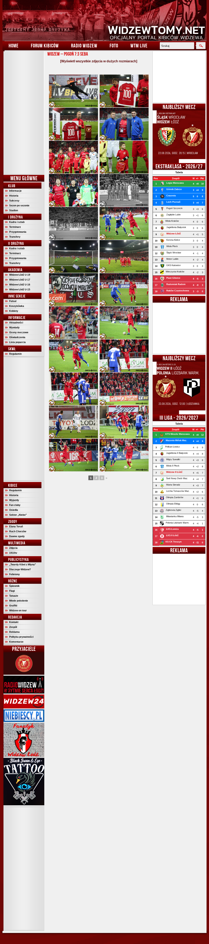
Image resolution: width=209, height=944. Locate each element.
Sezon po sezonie (19, 205)
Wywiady (14, 327)
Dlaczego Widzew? (20, 569)
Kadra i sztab (16, 222)
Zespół (13, 627)
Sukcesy (14, 200)
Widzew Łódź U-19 (19, 274)
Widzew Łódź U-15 (19, 289)
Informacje (15, 190)
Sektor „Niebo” (18, 514)
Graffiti (13, 605)
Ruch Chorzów (17, 531)
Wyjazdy (14, 500)
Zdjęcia (13, 548)
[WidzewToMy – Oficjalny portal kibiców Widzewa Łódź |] (104, 20)
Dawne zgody (17, 536)
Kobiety (13, 311)
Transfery (14, 236)
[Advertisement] (23, 112)
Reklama (14, 632)
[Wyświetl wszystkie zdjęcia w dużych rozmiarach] (98, 61)
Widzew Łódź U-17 (19, 279)
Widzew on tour (18, 610)
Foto (114, 45)
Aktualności (16, 322)
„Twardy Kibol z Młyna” (22, 564)
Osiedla (13, 510)
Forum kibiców (45, 45)
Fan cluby (14, 505)
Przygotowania (17, 231)
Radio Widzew (84, 45)
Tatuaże (13, 595)
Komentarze (16, 641)
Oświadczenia (17, 337)
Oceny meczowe (18, 332)
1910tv (13, 552)
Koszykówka (16, 306)
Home (14, 45)
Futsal (12, 301)
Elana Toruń (16, 526)
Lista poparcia (17, 342)
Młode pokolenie (18, 600)
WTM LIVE (139, 45)
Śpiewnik (14, 586)
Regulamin (15, 353)
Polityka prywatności (21, 636)
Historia (13, 195)
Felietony (14, 574)
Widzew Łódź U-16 (19, 284)
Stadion (13, 210)
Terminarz (15, 227)
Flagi (12, 590)
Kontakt (13, 622)
